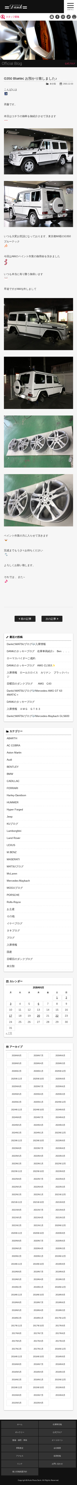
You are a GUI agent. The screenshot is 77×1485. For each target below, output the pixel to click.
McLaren (12, 873)
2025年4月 (38, 1094)
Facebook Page (57, 17)
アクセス (20, 1456)
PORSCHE (13, 894)
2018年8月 (16, 1302)
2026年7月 (38, 1055)
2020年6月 (60, 1241)
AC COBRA (13, 745)
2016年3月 (60, 1372)
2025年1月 (38, 1102)
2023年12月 (60, 1132)
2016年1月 (38, 1379)
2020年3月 (60, 1248)
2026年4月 (38, 1063)
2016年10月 (38, 1356)
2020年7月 (38, 1241)
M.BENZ (12, 852)
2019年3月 (60, 1279)
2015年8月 (16, 1395)
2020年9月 (60, 1233)
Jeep (10, 816)
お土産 (11, 909)
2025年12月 (60, 1071)
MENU (70, 6)
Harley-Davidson (16, 795)
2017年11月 (16, 1325)
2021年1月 (38, 1225)
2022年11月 (16, 1171)
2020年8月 (16, 1241)
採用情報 (57, 1456)
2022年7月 (38, 1179)
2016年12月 (60, 1349)
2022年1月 (38, 1194)
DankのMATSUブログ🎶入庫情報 (26, 644)
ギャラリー (19, 1432)
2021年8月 (16, 1210)
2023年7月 (38, 1148)
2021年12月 (60, 1194)
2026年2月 (16, 1071)
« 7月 (9, 1033)
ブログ (11, 937)
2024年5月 (16, 1125)
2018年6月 (60, 1302)
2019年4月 (38, 1279)
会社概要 (57, 1448)
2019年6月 (60, 1272)
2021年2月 (16, 1225)
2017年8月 (16, 1333)
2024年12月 (60, 1102)
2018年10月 (38, 1295)
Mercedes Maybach (18, 880)
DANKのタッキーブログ (21, 701)
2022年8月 (16, 1179)
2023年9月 (60, 1140)
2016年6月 (60, 1364)
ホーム (20, 1424)
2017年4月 (38, 1341)
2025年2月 (16, 1102)
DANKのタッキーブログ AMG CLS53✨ (31, 665)
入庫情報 (12, 944)
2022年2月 (16, 1194)
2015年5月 (16, 1403)
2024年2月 (16, 1132)
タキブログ (13, 930)
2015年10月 (38, 1387)
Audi (9, 759)
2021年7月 (38, 1210)
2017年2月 (16, 1349)
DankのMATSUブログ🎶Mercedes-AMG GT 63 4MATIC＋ (34, 692)
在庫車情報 (57, 1424)
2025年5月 (16, 1094)
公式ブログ (57, 1432)
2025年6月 (60, 1086)
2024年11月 (16, 1109)
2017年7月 (38, 1333)
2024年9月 (60, 1109)
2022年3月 (60, 1187)
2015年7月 (38, 1395)
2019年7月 (38, 1272)
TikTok (68, 17)
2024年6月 (60, 1117)
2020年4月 (38, 1248)
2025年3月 (60, 1094)
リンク (20, 1464)
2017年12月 (60, 1318)
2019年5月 (16, 1279)
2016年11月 (16, 1356)
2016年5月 (16, 1372)
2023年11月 (16, 1140)
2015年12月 (60, 1379)
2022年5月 (16, 1187)
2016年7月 (38, 1364)
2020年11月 (16, 1233)
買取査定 (20, 1448)
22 (57, 1015)
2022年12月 (60, 1163)
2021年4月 (38, 1217)
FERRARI (12, 788)
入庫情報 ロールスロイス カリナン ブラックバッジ (38, 674)
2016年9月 (60, 1356)
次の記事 (51, 618)
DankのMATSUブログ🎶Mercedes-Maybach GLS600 (38, 715)
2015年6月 (60, 1395)
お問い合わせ (52, 17)
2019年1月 (38, 1287)
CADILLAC (13, 780)
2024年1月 (38, 1132)
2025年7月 (38, 1086)
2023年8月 (16, 1148)
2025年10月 (38, 1079)
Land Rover (14, 837)
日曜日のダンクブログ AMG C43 (29, 683)
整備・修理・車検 (19, 1440)
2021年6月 (60, 1210)
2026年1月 (38, 1071)
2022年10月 (38, 1171)
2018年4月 (38, 1310)
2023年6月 (60, 1148)
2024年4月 (38, 1125)
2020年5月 (16, 1248)
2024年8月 (16, 1117)
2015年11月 (16, 1387)
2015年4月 (38, 1403)
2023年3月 (60, 1156)
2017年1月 (38, 1349)
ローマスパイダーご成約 (21, 658)
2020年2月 (16, 1256)
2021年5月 (16, 1217)
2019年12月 (60, 1256)
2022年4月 (38, 1187)
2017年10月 (38, 1325)
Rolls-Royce (14, 902)
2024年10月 (38, 1109)
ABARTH (12, 738)
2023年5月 (16, 1156)
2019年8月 (16, 1272)
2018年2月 (16, 1318)
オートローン (57, 1440)
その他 (11, 916)
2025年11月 (16, 1079)
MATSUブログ (15, 866)
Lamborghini (14, 830)
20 (38, 1015)
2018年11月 (16, 1295)
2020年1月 (38, 1256)
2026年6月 (60, 1055)
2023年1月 (38, 1163)
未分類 (53, 84)
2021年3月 (60, 1217)
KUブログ (12, 823)
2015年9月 (60, 1387)
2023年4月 (38, 1156)
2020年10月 (38, 1233)
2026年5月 (16, 1063)
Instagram (63, 17)
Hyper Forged (15, 809)
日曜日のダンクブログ (20, 958)
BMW (10, 773)
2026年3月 (60, 1063)
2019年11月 (16, 1264)
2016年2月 (16, 1379)
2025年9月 (60, 1079)
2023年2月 (16, 1163)
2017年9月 (60, 1325)
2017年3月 (60, 1341)
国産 (9, 951)
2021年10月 (38, 1202)
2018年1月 (38, 1318)
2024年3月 (60, 1125)
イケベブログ (14, 923)
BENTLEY (13, 766)
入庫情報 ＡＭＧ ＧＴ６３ (24, 708)
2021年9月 (60, 1202)
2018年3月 (60, 1310)
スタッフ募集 (12, 16)
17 (10, 1015)
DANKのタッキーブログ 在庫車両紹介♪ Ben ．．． (38, 651)
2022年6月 (60, 1179)
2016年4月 (38, 1372)
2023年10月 (38, 1140)
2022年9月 (60, 1171)
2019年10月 (38, 1264)
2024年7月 (38, 1117)
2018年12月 (60, 1287)
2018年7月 (38, 1302)
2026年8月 (16, 1055)
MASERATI (13, 859)
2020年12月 (60, 1225)
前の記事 (25, 618)
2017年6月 (60, 1333)
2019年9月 (60, 1264)
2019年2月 (16, 1287)
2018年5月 (16, 1310)
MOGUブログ (15, 887)
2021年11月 (16, 1202)
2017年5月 (16, 1341)
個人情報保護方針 (19, 1472)
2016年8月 (16, 1364)
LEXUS (11, 845)
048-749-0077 (74, 17)
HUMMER (13, 802)
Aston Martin (14, 752)
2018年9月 (60, 1295)
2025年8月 (16, 1086)
